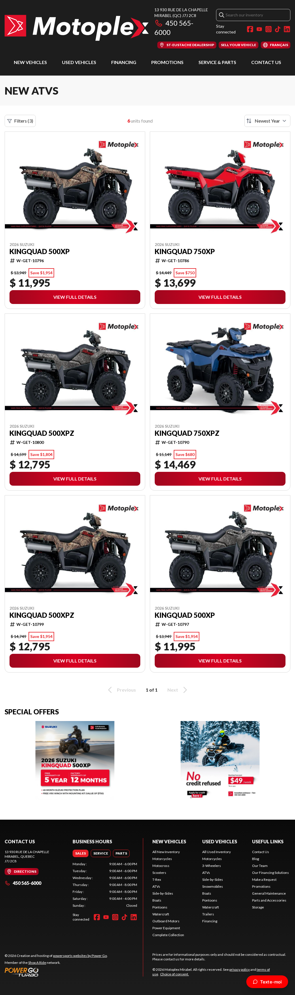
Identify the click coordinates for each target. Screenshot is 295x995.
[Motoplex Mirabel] (77, 27)
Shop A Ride (37, 962)
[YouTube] (259, 29)
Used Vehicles (79, 62)
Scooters (159, 872)
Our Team (260, 865)
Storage (258, 907)
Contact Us (266, 62)
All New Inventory (166, 852)
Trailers (208, 914)
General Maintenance (269, 893)
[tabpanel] (105, 885)
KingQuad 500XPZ (42, 433)
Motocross (160, 865)
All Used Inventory (216, 852)
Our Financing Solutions (270, 872)
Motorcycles (162, 859)
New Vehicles (30, 62)
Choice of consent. (174, 974)
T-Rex (156, 879)
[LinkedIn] (286, 29)
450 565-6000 (27, 883)
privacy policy (239, 969)
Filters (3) (23, 120)
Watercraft (160, 914)
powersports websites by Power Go (80, 955)
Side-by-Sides (162, 893)
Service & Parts (217, 62)
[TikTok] (277, 29)
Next (172, 689)
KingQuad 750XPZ (187, 433)
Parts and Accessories (269, 900)
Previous (126, 689)
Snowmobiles (212, 886)
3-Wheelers (211, 865)
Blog (255, 859)
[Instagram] (268, 29)
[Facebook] (250, 29)
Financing (123, 62)
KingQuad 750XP (185, 251)
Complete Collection (168, 935)
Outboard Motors (165, 921)
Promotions (167, 62)
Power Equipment (166, 928)
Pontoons (159, 907)
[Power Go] (56, 972)
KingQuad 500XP (40, 251)
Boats (156, 900)
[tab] (80, 853)
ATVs (156, 886)
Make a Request (264, 879)
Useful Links (267, 841)
